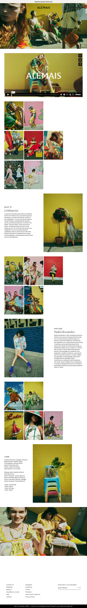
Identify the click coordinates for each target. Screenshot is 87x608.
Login (77, 7)
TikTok (27, 589)
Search (71, 7)
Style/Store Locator (12, 592)
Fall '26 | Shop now (43, 1)
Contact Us (10, 585)
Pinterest (28, 592)
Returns (8, 589)
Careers (9, 597)
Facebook (28, 587)
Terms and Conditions (32, 594)
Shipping (9, 587)
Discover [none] (12, 7)
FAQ (7, 594)
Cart (82, 7)
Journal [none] (19, 7)
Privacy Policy (30, 597)
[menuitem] (5, 7)
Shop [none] (5, 7)
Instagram (28, 585)
